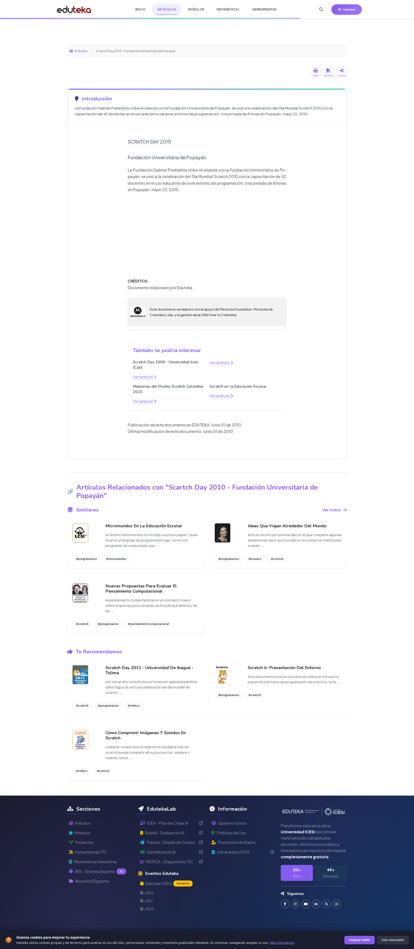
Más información (282, 943)
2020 (149, 909)
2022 (149, 893)
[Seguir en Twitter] (326, 904)
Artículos (81, 51)
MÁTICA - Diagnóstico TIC (169, 861)
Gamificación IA (161, 851)
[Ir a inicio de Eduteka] (74, 9)
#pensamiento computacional (148, 624)
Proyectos (84, 842)
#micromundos (116, 558)
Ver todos (331, 509)
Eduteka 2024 (167, 883)
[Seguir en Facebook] (285, 904)
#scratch (277, 558)
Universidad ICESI (233, 851)
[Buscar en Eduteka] (321, 9)
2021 (149, 901)
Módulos (82, 832)
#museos (255, 558)
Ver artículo (143, 376)
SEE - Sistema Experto (99, 871)
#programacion (86, 558)
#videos (134, 705)
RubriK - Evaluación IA (165, 832)
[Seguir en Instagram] (295, 904)
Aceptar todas (359, 940)
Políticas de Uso (231, 832)
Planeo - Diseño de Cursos (171, 842)
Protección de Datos (237, 842)
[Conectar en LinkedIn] (316, 904)
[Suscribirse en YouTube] (305, 904)
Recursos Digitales (92, 881)
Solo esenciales (393, 940)
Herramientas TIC (91, 851)
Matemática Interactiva (95, 861)
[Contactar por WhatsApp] (336, 904)
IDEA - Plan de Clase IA (167, 823)
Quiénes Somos (232, 823)
